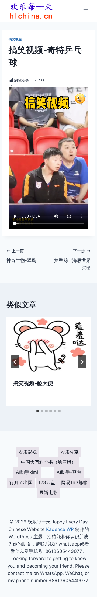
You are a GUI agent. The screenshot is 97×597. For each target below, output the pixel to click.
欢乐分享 (69, 452)
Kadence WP (60, 529)
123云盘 (46, 482)
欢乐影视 (27, 452)
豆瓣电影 (48, 492)
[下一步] (82, 361)
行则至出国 (20, 482)
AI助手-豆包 (69, 472)
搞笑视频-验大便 (33, 383)
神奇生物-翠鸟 (21, 256)
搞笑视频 (15, 39)
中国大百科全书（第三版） (48, 462)
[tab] (37, 411)
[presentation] (48, 345)
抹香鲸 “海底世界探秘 (72, 259)
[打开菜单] (86, 10)
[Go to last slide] (15, 361)
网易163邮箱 (74, 482)
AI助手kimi (27, 472)
